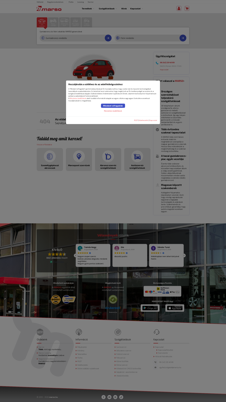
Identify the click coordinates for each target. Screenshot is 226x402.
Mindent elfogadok (113, 105)
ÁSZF (136, 120)
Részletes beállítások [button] (78, 98)
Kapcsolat (153, 120)
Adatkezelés (143, 120)
